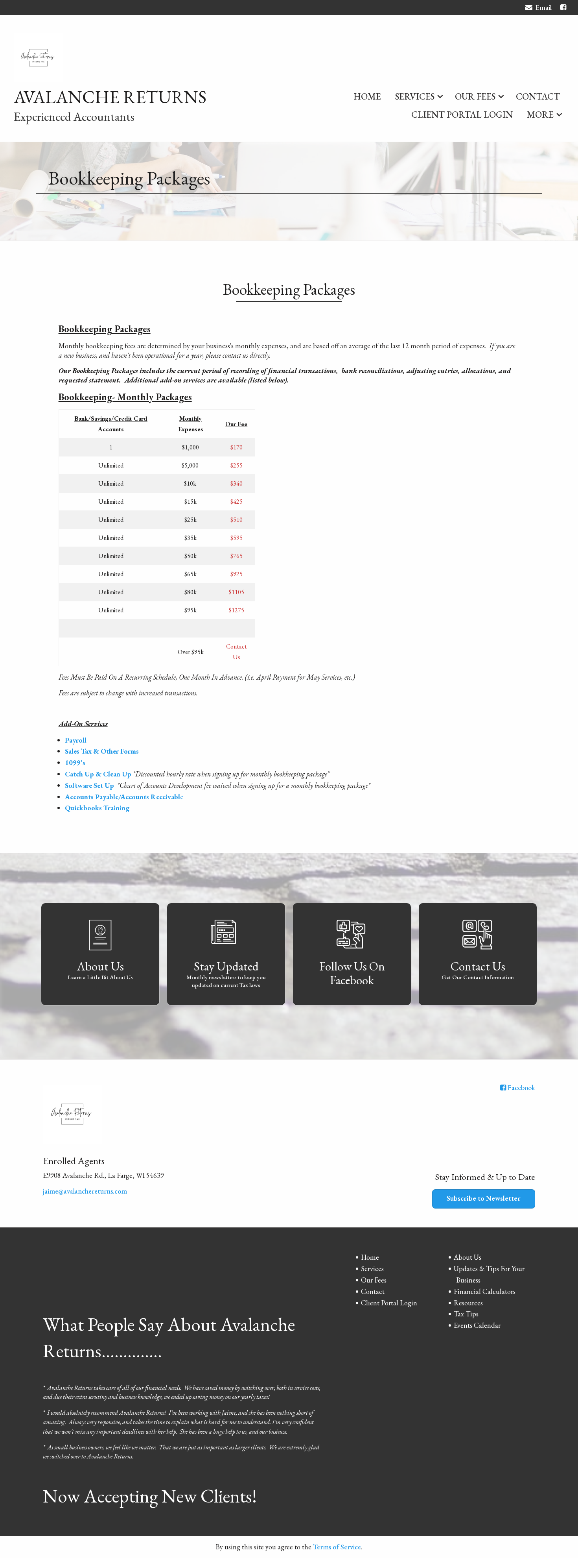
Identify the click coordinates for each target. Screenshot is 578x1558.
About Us (467, 1257)
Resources (468, 1302)
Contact (538, 96)
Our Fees (475, 96)
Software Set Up (90, 785)
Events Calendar (477, 1325)
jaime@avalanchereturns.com (85, 1191)
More (540, 114)
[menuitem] (367, 95)
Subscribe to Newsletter (484, 1198)
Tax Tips (466, 1313)
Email (544, 7)
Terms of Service (337, 1546)
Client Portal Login (462, 114)
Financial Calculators (484, 1291)
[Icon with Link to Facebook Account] (563, 7)
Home (367, 96)
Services (414, 96)
